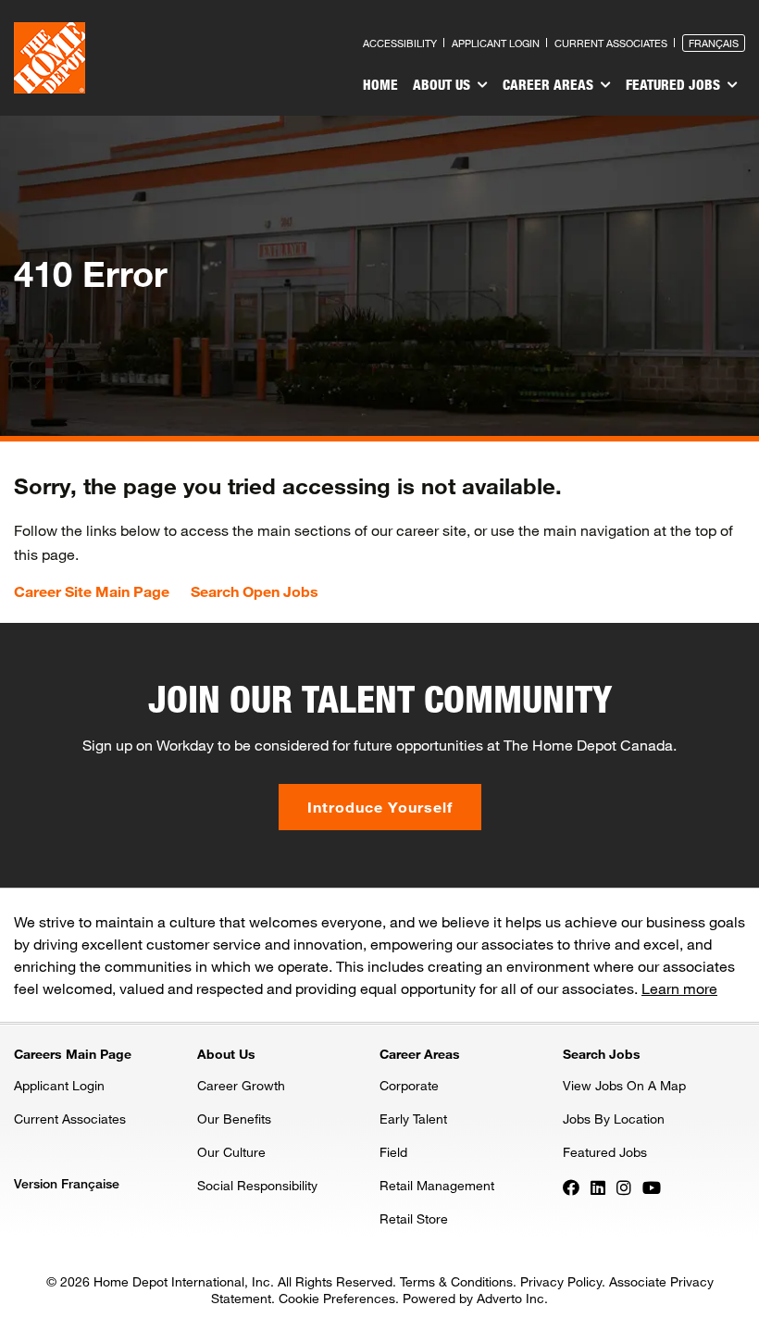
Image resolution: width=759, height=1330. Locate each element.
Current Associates (610, 43)
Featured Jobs (675, 84)
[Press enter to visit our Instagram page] (623, 1186)
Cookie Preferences (337, 1298)
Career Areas (550, 84)
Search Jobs (602, 1054)
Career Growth (241, 1085)
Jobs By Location (614, 1118)
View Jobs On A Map (624, 1085)
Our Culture (231, 1152)
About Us (443, 84)
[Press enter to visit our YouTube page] (651, 1186)
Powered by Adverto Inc (473, 1298)
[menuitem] (380, 87)
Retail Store (414, 1218)
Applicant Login (496, 43)
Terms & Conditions (456, 1281)
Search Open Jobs (254, 591)
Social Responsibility (257, 1185)
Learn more (679, 988)
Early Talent (413, 1118)
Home (380, 84)
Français (714, 43)
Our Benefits (234, 1118)
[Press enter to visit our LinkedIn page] (598, 1186)
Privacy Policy (561, 1281)
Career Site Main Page (91, 591)
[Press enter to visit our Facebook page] (571, 1186)
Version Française (66, 1183)
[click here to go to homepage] (49, 57)
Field (393, 1152)
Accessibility (400, 43)
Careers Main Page (72, 1054)
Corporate (409, 1085)
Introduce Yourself (380, 806)
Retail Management (437, 1185)
